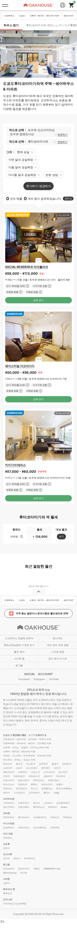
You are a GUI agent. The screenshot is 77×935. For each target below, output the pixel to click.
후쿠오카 (7, 893)
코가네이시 (21, 788)
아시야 (23, 872)
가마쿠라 (54, 827)
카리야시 (7, 837)
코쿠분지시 (47, 788)
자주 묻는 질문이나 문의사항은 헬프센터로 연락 (42, 613)
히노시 (34, 788)
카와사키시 (23, 827)
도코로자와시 (63, 802)
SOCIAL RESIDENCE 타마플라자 (26, 267)
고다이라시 (34, 792)
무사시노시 (8, 784)
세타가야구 (8, 772)
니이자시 (48, 802)
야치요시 (67, 817)
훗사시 (47, 792)
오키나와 (7, 899)
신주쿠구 (43, 763)
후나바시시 (23, 817)
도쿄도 (6, 735)
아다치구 (60, 776)
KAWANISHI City (52, 868)
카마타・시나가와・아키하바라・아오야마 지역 (27, 755)
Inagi (56, 792)
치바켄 (6, 813)
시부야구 (22, 772)
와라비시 (52, 807)
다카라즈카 (8, 868)
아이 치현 (8, 833)
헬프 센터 (19, 651)
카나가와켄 (8, 823)
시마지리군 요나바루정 (14, 903)
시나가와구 (32, 768)
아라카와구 (19, 776)
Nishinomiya (9, 872)
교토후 (6, 844)
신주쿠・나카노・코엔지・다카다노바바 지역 (26, 747)
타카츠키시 (29, 858)
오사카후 (7, 854)
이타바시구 (34, 776)
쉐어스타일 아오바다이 (19, 366)
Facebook (24, 679)
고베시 (36, 868)
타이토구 (66, 763)
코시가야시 (8, 807)
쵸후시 (59, 784)
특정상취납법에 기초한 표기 (19, 645)
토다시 (36, 802)
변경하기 (62, 134)
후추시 (34, 784)
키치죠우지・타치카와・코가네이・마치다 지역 (27, 739)
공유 (67, 198)
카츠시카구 (8, 780)
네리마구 (48, 776)
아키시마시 (47, 784)
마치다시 (7, 788)
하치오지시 (38, 780)
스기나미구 (49, 772)
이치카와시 (8, 817)
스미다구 (7, 768)
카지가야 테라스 (15, 465)
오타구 (57, 768)
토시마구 (63, 772)
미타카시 (22, 784)
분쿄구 (55, 763)
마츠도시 (54, 817)
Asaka (64, 807)
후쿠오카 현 (9, 889)
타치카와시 (53, 780)
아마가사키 (23, 868)
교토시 (6, 848)
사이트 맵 (19, 658)
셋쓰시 (17, 858)
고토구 (19, 768)
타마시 (6, 792)
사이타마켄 (8, 798)
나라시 (6, 883)
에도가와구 (23, 780)
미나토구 (30, 763)
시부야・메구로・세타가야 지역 (19, 751)
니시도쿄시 (19, 792)
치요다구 (7, 763)
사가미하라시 (40, 827)
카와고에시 (23, 807)
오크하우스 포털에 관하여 (19, 638)
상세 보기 (38, 300)
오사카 (6, 858)
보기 (61, 536)
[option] (38, 237)
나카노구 (35, 772)
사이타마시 (8, 802)
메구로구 (45, 768)
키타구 (6, 776)
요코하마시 (8, 827)
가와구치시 (23, 802)
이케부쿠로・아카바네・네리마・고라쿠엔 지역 (27, 743)
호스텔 (19, 665)
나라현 (6, 878)
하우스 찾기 (11, 25)
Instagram (39, 679)
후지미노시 (38, 807)
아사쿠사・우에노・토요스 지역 (19, 759)
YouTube (54, 679)
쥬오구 (19, 763)
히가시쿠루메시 (64, 788)
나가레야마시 (40, 817)
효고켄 (6, 864)
